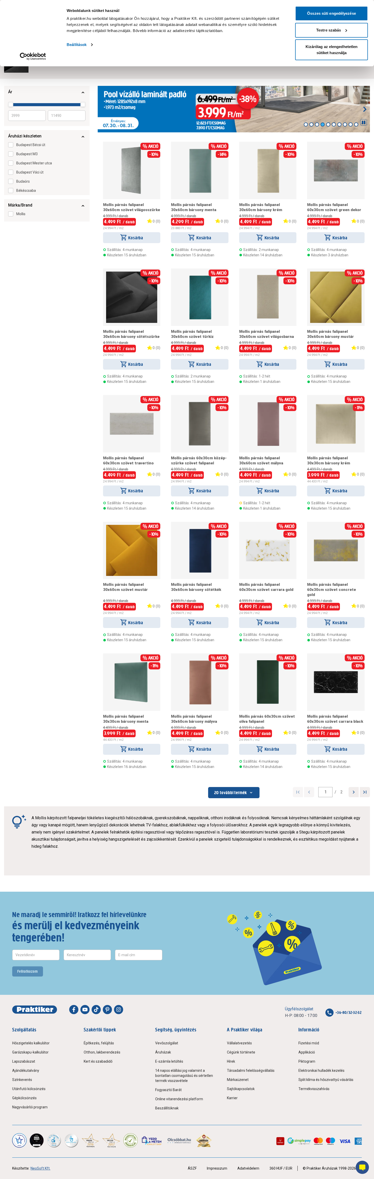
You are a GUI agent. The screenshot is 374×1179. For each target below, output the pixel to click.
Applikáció (306, 1052)
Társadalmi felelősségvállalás (251, 1070)
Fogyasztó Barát (168, 1090)
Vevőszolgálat (166, 1043)
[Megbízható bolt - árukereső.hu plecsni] (130, 1140)
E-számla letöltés (169, 1061)
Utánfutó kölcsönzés (29, 1089)
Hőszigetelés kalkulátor (31, 1043)
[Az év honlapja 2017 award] (111, 1140)
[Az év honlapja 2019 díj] (71, 1140)
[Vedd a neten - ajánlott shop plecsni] (152, 1140)
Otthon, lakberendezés (102, 1052)
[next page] (354, 792)
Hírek (231, 1061)
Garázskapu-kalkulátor (30, 1052)
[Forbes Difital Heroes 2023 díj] (37, 1140)
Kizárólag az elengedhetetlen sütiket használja (332, 49)
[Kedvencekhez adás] (105, 143)
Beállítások (77, 44)
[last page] (365, 792)
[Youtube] (85, 1009)
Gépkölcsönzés (24, 1098)
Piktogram (306, 1061)
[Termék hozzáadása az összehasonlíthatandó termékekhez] (112, 144)
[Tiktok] (96, 1009)
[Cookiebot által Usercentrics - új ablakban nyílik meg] (33, 56)
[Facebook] (73, 1009)
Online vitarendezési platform (179, 1099)
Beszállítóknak (167, 1108)
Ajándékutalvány (25, 1070)
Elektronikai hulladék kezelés (321, 1070)
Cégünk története (241, 1052)
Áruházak (163, 1052)
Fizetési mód (308, 1043)
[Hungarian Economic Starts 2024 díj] (19, 1140)
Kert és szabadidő (98, 1061)
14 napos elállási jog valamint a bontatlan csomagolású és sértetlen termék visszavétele (184, 1075)
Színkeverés (22, 1080)
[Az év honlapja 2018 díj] (54, 1140)
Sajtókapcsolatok (241, 1089)
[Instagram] (118, 1009)
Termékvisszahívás (313, 1089)
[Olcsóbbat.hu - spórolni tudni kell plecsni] (179, 1140)
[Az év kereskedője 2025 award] (204, 1140)
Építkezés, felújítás (99, 1043)
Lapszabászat (23, 1061)
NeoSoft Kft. (40, 1168)
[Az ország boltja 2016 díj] (90, 1140)
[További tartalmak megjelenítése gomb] (365, 109)
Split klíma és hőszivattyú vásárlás (325, 1080)
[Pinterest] (107, 1009)
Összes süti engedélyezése (331, 13)
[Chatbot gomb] (362, 1167)
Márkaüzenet (238, 1080)
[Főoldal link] (34, 1009)
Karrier (232, 1098)
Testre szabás (328, 30)
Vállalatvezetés (239, 1043)
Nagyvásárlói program (30, 1107)
